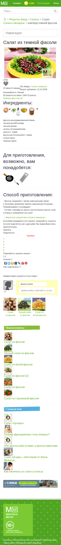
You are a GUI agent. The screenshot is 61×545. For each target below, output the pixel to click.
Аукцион (17, 3)
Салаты (34, 19)
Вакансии (37, 543)
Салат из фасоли (14, 342)
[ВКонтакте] (5, 263)
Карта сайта (9, 543)
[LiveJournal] (19, 263)
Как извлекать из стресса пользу (23, 471)
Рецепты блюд (18, 19)
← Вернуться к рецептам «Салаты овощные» (24, 217)
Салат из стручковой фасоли (21, 398)
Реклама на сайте (24, 543)
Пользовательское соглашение (27, 540)
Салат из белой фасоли (18, 364)
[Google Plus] (22, 263)
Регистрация (43, 3)
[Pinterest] (26, 263)
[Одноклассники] (12, 263)
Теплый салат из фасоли (19, 353)
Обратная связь (50, 540)
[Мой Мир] (16, 263)
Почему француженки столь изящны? (27, 434)
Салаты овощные (14, 23)
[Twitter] (9, 263)
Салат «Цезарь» (14, 423)
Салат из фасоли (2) (16, 375)
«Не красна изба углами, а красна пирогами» (31, 445)
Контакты (7, 540)
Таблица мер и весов (12, 98)
